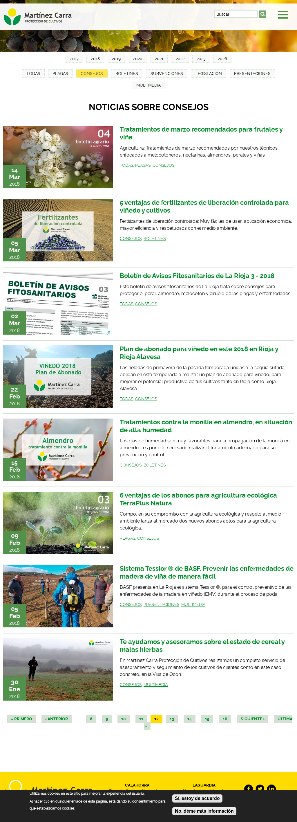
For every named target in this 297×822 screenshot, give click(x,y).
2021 (159, 58)
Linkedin (271, 789)
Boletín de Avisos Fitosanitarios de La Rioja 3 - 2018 (197, 276)
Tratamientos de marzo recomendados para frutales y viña (201, 133)
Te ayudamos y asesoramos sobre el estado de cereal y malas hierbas (202, 646)
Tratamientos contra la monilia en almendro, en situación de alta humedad (206, 426)
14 (189, 719)
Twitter (260, 789)
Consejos (92, 73)
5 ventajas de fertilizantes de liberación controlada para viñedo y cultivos (204, 206)
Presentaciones (252, 73)
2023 (201, 58)
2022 (180, 58)
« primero (21, 719)
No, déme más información (204, 811)
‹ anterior (56, 719)
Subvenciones (167, 73)
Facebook (248, 789)
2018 (95, 58)
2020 (137, 58)
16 (225, 719)
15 (207, 719)
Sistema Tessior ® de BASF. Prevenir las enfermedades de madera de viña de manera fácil (207, 572)
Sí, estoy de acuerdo (197, 798)
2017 (74, 58)
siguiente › (253, 719)
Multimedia (148, 85)
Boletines (126, 73)
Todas (33, 73)
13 (172, 719)
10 (123, 719)
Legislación (208, 73)
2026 (222, 58)
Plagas (60, 73)
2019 (116, 58)
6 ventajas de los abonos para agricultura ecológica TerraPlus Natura (198, 499)
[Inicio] (43, 15)
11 (141, 719)
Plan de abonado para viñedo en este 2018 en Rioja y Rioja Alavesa (199, 353)
